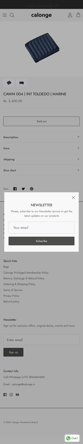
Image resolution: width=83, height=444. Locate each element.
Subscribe (41, 241)
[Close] (73, 197)
